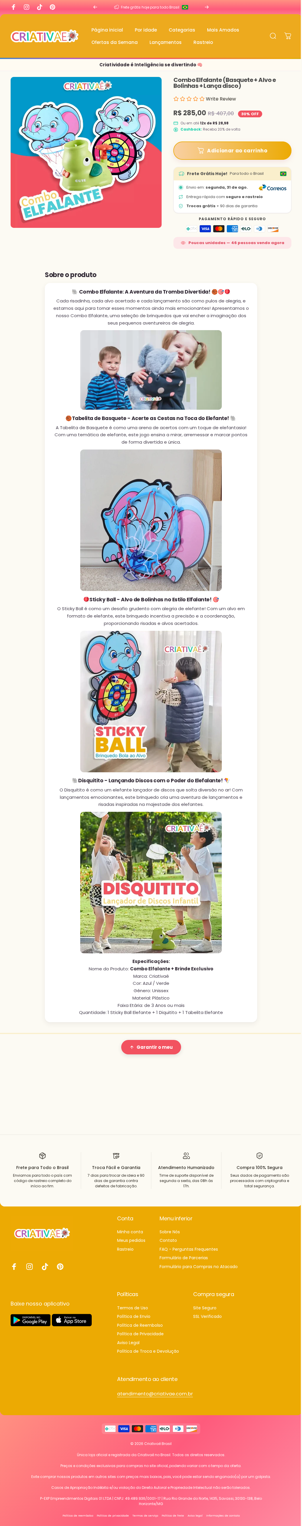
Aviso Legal (128, 1348)
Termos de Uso (132, 1313)
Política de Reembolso (140, 1330)
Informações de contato (220, 1521)
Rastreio (125, 1254)
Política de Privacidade (140, 1339)
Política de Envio (133, 1322)
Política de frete (170, 1521)
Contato (168, 1246)
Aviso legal (192, 1521)
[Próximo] (203, 7)
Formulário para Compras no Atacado (199, 1272)
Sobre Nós (170, 1237)
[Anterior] (93, 7)
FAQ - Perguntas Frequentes (189, 1254)
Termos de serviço (143, 1521)
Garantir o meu (152, 1047)
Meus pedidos (131, 1246)
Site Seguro (204, 1313)
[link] (155, 1399)
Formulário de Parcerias (184, 1263)
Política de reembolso (75, 1521)
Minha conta (130, 1237)
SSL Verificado (207, 1322)
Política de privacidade (110, 1521)
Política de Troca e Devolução (148, 1356)
